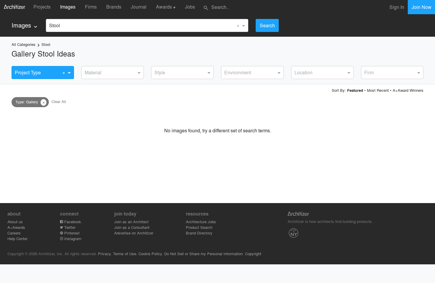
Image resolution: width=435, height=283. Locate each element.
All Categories (24, 44)
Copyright (253, 253)
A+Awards (16, 227)
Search (267, 25)
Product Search (199, 227)
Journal (138, 6)
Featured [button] (355, 90)
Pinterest (71, 233)
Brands (113, 6)
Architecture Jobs (201, 221)
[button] (43, 102)
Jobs (190, 6)
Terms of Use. (125, 253)
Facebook (72, 221)
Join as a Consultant (131, 227)
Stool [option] (54, 25)
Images (67, 6)
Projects (42, 6)
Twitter (69, 227)
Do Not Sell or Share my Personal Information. (204, 253)
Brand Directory (199, 233)
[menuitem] (25, 25)
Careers (14, 233)
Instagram (72, 238)
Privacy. (105, 253)
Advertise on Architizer (133, 233)
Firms (91, 6)
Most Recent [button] (378, 90)
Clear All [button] (58, 101)
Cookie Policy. (150, 253)
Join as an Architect (131, 221)
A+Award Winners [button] (408, 90)
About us (15, 221)
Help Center (17, 238)
